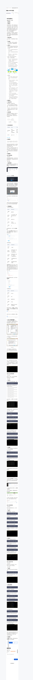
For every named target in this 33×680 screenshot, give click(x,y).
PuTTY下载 (8, 137)
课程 (10, 7)
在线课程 (7, 7)
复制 (16, 382)
